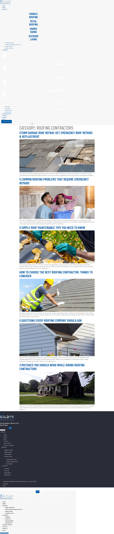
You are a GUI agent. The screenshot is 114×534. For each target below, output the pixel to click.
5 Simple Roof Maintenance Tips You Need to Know (52, 227)
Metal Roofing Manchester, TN (13, 509)
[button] (33, 9)
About (4, 503)
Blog (4, 530)
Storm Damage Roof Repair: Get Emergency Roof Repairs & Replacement (56, 134)
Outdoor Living (9, 513)
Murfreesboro (9, 521)
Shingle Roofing (9, 507)
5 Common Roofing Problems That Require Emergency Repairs (54, 181)
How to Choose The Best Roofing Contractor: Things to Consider (56, 274)
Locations (5, 515)
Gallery (5, 526)
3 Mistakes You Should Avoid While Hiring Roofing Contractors (52, 367)
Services (5, 505)
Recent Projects (7, 524)
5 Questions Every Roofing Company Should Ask (50, 320)
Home (4, 501)
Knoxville (8, 519)
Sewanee (7, 517)
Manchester (8, 522)
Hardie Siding (9, 511)
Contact (5, 528)
